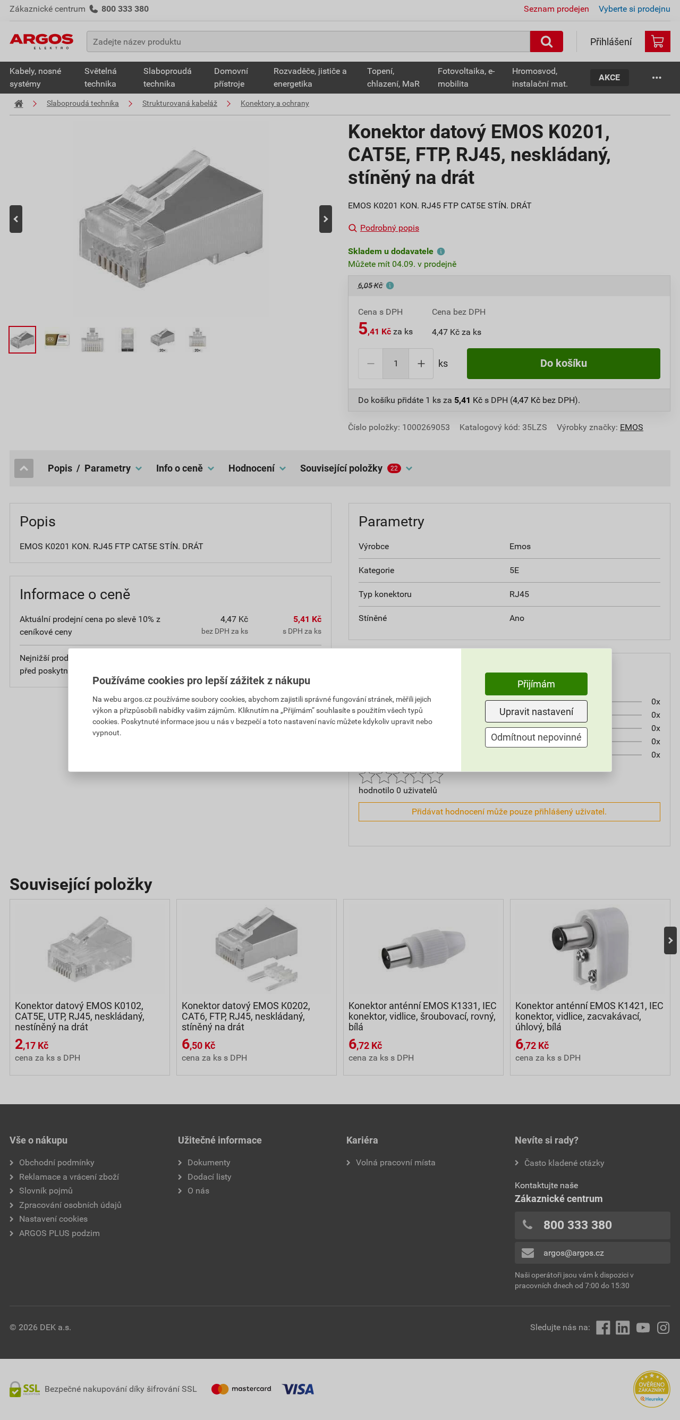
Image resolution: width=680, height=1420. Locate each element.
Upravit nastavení (536, 711)
